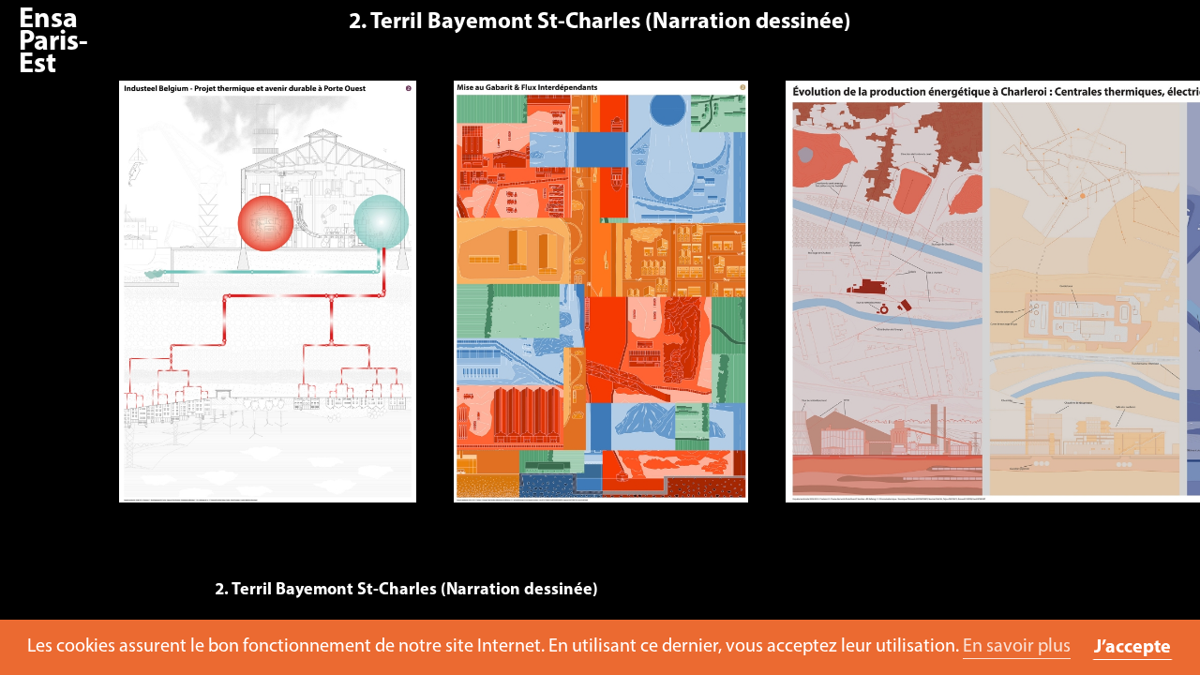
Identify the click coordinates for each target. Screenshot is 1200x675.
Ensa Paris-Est (53, 43)
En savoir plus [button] (1017, 647)
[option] (268, 301)
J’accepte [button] (1132, 647)
